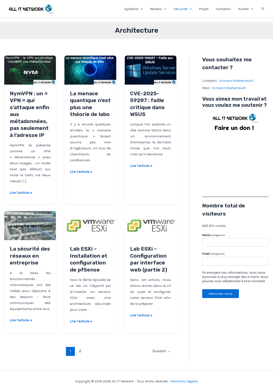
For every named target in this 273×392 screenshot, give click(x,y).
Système (131, 9)
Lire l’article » (21, 192)
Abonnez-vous (220, 293)
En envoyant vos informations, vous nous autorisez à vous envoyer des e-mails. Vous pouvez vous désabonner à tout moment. (235, 276)
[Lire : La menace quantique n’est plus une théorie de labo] (90, 70)
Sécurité (180, 9)
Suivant (161, 351)
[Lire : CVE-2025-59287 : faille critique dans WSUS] (150, 70)
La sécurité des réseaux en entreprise (30, 256)
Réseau (156, 9)
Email (213, 253)
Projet (204, 9)
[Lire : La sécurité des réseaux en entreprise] (30, 225)
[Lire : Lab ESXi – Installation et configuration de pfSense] (90, 225)
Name (213, 235)
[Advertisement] (235, 163)
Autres (243, 9)
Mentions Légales (184, 381)
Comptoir (223, 9)
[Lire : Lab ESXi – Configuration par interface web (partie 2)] (150, 225)
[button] (140, 8)
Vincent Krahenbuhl (236, 80)
